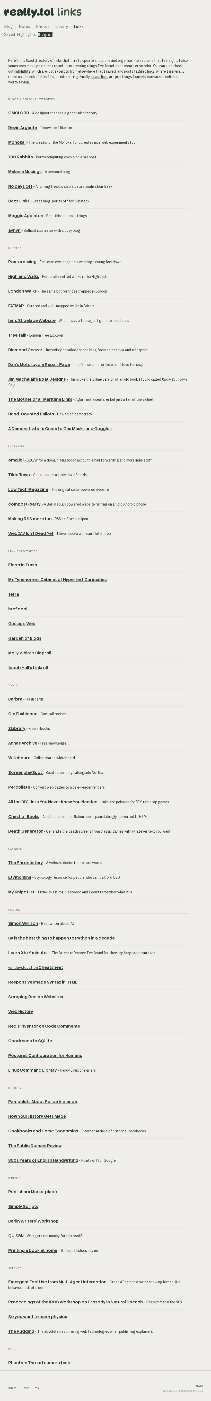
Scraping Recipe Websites (35, 997)
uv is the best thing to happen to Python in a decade (61, 938)
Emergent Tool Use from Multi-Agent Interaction (57, 1282)
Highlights (26, 34)
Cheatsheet (35, 967)
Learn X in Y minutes (28, 952)
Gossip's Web (22, 623)
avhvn (14, 230)
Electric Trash (22, 565)
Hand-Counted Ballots (31, 414)
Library (61, 26)
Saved (9, 34)
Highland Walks (23, 276)
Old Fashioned (23, 713)
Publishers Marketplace (32, 1191)
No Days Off (20, 186)
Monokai (16, 142)
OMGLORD (18, 113)
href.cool (17, 609)
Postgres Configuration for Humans (45, 1055)
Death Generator (25, 831)
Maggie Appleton (25, 215)
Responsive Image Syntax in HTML (42, 982)
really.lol (29, 12)
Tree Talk (17, 335)
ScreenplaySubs (25, 772)
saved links (99, 76)
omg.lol (16, 460)
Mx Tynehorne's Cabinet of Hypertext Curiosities (57, 579)
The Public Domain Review (35, 1145)
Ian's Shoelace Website (32, 320)
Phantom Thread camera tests (40, 1362)
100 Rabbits (20, 157)
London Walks (22, 291)
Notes (24, 26)
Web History (20, 1011)
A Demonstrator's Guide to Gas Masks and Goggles (60, 428)
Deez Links (19, 201)
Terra (13, 594)
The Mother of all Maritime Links (40, 399)
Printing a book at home (32, 1250)
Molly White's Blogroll (29, 653)
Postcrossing (22, 261)
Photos (42, 26)
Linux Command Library (32, 1070)
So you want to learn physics (37, 1316)
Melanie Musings (25, 171)
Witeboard (19, 758)
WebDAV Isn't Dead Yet (31, 533)
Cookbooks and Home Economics (43, 1131)
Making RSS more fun (30, 519)
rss (37, 1388)
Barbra (15, 699)
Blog (8, 26)
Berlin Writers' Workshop (33, 1221)
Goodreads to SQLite (30, 1041)
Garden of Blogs (24, 638)
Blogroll (45, 34)
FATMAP (16, 306)
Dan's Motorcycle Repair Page (39, 364)
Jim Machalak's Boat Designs (37, 379)
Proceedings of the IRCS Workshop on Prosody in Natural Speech (75, 1302)
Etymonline (19, 877)
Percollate (19, 787)
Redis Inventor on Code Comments (44, 1026)
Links (69, 12)
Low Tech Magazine (28, 489)
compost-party (24, 504)
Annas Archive (22, 743)
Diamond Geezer (25, 350)
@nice (12, 1388)
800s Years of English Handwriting (43, 1160)
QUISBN (16, 1235)
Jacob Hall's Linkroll (28, 667)
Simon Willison (23, 923)
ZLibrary (16, 728)
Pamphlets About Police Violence (42, 1101)
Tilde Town (19, 474)
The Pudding (21, 1331)
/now (25, 1388)
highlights (22, 71)
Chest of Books (23, 816)
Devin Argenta (22, 127)
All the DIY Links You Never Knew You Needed (53, 802)
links (150, 71)
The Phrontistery (25, 862)
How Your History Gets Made (37, 1116)
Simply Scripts (23, 1206)
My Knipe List (21, 892)
